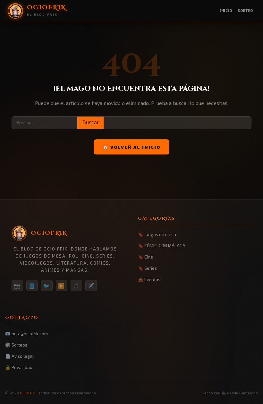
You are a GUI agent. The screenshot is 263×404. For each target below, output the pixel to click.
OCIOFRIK (28, 393)
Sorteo (245, 10)
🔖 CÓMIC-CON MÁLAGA (161, 245)
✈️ (91, 286)
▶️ (61, 286)
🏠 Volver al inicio (131, 147)
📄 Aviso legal (19, 356)
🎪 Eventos (149, 279)
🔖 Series (147, 268)
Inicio (226, 10)
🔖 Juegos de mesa (157, 234)
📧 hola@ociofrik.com (26, 333)
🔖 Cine (145, 256)
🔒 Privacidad (18, 367)
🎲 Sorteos (16, 344)
